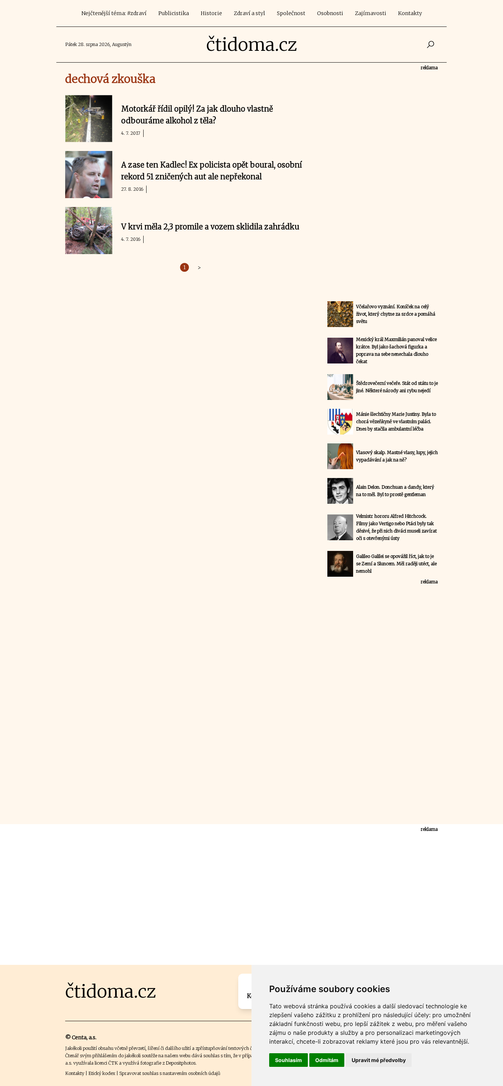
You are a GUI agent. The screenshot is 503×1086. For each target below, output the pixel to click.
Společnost (291, 13)
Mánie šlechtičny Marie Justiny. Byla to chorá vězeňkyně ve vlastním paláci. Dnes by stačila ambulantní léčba (396, 421)
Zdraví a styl (249, 13)
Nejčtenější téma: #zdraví (114, 13)
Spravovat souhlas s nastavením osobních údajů (169, 1073)
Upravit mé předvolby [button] (379, 1060)
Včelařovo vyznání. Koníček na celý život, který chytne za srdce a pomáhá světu (395, 314)
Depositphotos (181, 1063)
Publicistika (173, 13)
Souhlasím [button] (288, 1060)
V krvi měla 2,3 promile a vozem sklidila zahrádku (210, 226)
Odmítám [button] (326, 1060)
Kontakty (410, 13)
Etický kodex (101, 1073)
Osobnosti (330, 13)
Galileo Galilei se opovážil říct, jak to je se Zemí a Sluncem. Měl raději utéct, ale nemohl (396, 563)
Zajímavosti (370, 13)
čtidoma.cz (251, 45)
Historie (211, 13)
